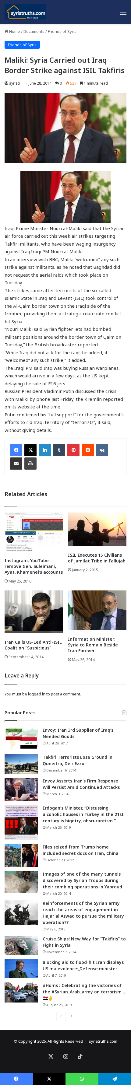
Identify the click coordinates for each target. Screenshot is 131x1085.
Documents (33, 31)
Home (14, 31)
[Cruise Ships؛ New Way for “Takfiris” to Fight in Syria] (21, 945)
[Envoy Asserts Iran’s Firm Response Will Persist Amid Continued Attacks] (21, 789)
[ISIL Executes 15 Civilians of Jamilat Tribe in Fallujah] (97, 529)
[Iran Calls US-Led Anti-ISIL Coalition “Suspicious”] (34, 611)
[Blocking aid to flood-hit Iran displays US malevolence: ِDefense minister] (21, 968)
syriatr (14, 83)
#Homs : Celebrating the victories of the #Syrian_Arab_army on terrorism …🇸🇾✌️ (84, 991)
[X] (30, 450)
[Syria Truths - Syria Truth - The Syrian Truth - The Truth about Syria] (25, 11)
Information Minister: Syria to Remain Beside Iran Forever (93, 644)
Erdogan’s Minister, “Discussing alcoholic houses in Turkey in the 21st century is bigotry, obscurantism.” (83, 814)
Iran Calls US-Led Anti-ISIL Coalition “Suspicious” (33, 645)
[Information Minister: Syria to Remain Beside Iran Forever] (97, 610)
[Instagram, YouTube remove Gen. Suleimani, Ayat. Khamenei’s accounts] (34, 532)
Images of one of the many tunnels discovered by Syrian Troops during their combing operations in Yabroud (82, 880)
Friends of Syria (62, 31)
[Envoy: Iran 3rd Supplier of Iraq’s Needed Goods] (21, 738)
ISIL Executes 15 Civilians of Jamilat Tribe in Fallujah (97, 558)
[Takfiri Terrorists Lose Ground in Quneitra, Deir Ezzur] (21, 764)
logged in (36, 694)
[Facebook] (16, 450)
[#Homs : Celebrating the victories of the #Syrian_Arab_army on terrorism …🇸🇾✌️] (21, 992)
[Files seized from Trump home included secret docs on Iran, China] (21, 855)
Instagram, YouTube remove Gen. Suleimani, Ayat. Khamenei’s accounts (34, 566)
